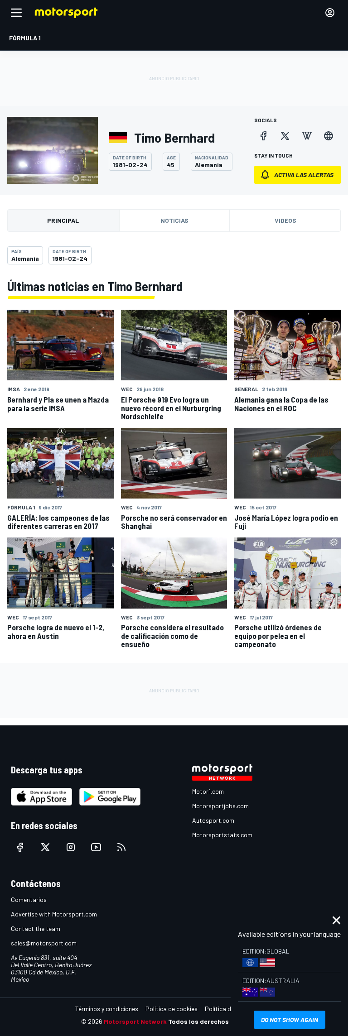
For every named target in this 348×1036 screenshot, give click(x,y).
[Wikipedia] (307, 136)
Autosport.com (213, 820)
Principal (63, 220)
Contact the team (35, 928)
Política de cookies (171, 1008)
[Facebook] (263, 136)
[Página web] (328, 136)
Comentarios (29, 899)
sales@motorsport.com (44, 943)
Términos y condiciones (106, 1008)
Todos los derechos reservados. (217, 1021)
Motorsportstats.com (222, 835)
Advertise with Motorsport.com (54, 914)
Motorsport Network (135, 1021)
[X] (285, 136)
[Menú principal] (16, 12)
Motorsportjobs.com (220, 806)
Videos (285, 220)
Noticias (174, 220)
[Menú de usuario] (330, 13)
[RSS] (121, 847)
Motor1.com (208, 791)
